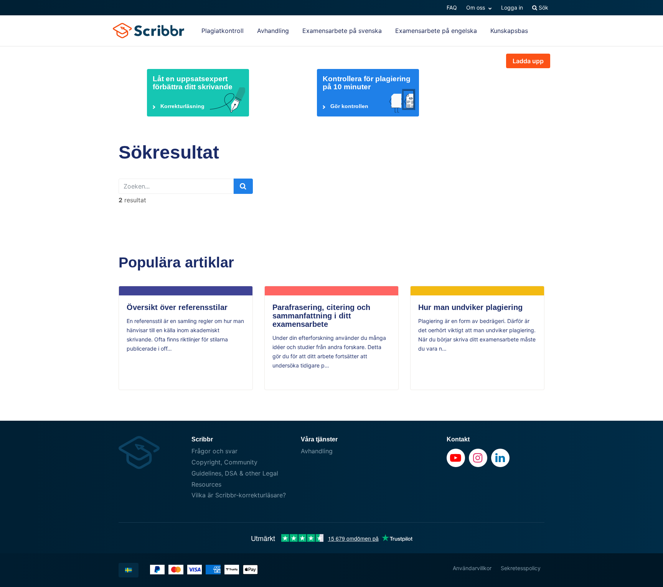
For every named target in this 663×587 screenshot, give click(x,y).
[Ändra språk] (129, 570)
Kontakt (458, 439)
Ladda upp (528, 61)
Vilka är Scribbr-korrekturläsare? (238, 495)
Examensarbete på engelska (436, 30)
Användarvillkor (472, 568)
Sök (542, 7)
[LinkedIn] (500, 458)
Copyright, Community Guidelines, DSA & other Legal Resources (234, 473)
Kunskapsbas (509, 30)
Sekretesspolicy (521, 568)
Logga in (512, 7)
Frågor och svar (214, 451)
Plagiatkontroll (222, 30)
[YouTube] (456, 458)
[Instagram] (478, 458)
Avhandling (273, 30)
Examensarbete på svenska (342, 30)
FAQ (452, 7)
